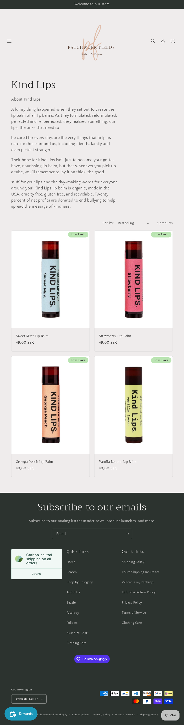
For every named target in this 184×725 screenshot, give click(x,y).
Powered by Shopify (55, 714)
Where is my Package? (138, 582)
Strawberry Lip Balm (115, 336)
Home (71, 562)
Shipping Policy (133, 562)
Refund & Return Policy (139, 592)
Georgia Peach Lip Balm (34, 462)
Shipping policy (149, 714)
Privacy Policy (132, 602)
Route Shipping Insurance (141, 572)
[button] (9, 41)
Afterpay (73, 613)
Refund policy (80, 714)
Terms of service (125, 714)
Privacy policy (102, 714)
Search (72, 572)
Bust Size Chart (78, 633)
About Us (73, 592)
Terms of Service (134, 613)
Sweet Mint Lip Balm (32, 336)
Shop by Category (80, 582)
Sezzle (71, 602)
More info (36, 574)
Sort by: (108, 223)
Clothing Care (77, 643)
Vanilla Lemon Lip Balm (118, 462)
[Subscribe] (127, 534)
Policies (72, 623)
